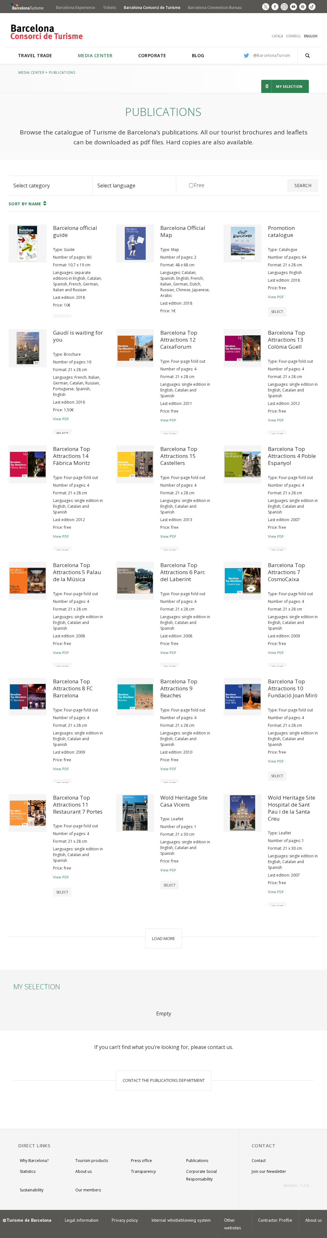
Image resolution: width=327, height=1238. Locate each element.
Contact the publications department (164, 1080)
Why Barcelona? (34, 1160)
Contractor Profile (275, 1220)
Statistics (27, 1171)
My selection (289, 86)
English (310, 36)
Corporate (152, 55)
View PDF (276, 296)
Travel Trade (35, 55)
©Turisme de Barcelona (27, 1220)
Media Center (95, 55)
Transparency (143, 1171)
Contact (259, 1160)
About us (83, 1171)
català (277, 36)
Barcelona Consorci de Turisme (152, 7)
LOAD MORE (163, 938)
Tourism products (91, 1160)
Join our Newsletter (269, 1171)
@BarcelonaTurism (271, 55)
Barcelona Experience (75, 7)
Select (277, 311)
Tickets (109, 7)
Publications (62, 72)
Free (196, 185)
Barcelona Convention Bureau (215, 7)
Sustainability (31, 1190)
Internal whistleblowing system (181, 1220)
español (293, 36)
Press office (141, 1160)
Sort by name (25, 204)
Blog (198, 55)
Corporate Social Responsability (201, 1175)
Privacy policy (125, 1220)
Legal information (81, 1220)
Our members (88, 1190)
